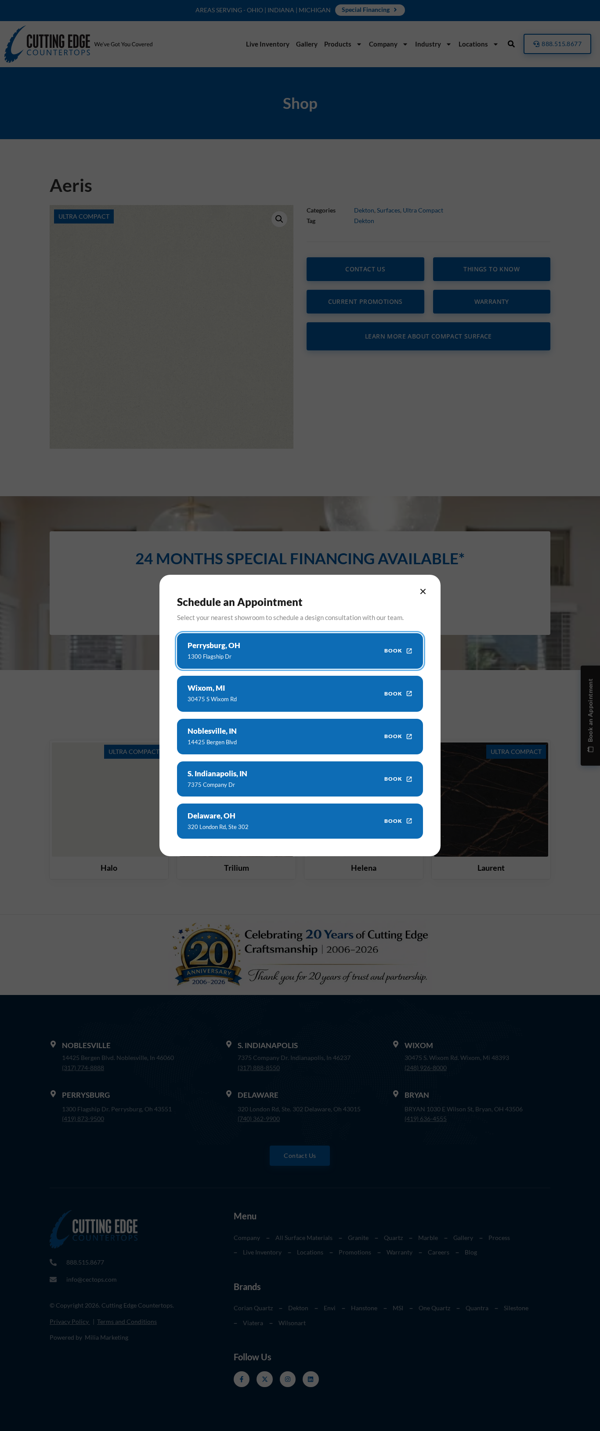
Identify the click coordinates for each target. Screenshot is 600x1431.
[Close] (423, 591)
